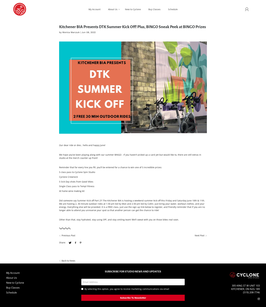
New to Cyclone (133, 9)
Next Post (199, 235)
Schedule (173, 9)
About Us (112, 9)
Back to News (68, 260)
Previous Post (68, 235)
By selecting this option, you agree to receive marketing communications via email (127, 288)
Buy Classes (154, 9)
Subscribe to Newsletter (133, 298)
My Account (95, 9)
